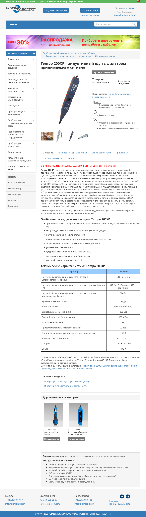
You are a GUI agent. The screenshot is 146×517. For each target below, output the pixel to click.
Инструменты (14, 105)
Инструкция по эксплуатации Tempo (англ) (65, 386)
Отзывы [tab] (72, 158)
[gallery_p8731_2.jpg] (71, 136)
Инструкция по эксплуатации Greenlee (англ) (66, 381)
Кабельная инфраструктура (16, 89)
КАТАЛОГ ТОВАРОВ (17, 53)
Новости (12, 176)
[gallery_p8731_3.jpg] (83, 136)
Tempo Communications (119, 94)
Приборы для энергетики (14, 144)
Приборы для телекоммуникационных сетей (20, 123)
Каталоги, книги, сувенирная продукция (19, 159)
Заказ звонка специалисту (124, 82)
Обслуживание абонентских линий (120, 365)
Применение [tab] (122, 152)
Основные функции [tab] (101, 152)
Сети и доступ (15, 152)
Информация (14, 194)
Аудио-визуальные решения (17, 66)
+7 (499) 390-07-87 (90, 15)
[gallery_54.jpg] (47, 136)
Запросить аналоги (101, 97)
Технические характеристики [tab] (72, 152)
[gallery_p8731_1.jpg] (59, 136)
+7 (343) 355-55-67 (48, 499)
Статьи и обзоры (16, 182)
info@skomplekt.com (15, 503)
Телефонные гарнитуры (20, 73)
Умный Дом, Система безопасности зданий (18, 81)
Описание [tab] (48, 152)
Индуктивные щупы (92, 365)
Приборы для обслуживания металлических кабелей (67, 368)
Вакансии (13, 206)
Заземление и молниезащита (15, 98)
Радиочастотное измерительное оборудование (16, 134)
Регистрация (127, 12)
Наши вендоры (15, 188)
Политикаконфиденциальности (119, 502)
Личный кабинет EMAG (124, 15)
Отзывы (12, 200)
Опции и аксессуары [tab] (53, 158)
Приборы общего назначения (16, 113)
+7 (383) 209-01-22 (83, 499)
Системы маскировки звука (18, 168)
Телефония (13, 59)
